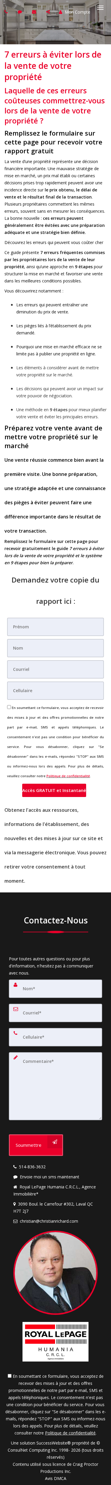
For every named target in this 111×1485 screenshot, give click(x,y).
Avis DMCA (55, 1478)
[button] (54, 790)
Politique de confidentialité (68, 776)
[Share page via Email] (48, 11)
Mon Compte (77, 12)
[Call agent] (6, 11)
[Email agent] (35, 11)
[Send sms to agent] (20, 11)
